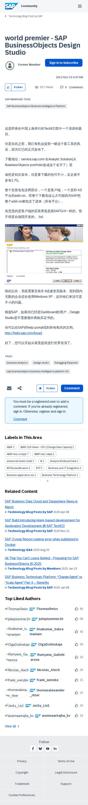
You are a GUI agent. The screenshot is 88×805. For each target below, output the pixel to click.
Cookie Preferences (22, 795)
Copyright (22, 772)
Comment (20, 419)
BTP (38, 468)
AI (41, 461)
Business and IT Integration (63, 468)
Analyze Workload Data (63, 461)
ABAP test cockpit (16, 454)
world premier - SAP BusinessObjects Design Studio (42, 45)
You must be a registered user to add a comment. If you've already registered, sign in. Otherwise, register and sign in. (41, 406)
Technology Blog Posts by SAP (25, 16)
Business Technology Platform (59, 475)
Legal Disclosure (66, 772)
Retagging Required (66, 362)
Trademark (22, 783)
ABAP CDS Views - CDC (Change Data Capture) (46, 447)
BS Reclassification (17, 468)
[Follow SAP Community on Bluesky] (40, 748)
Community (29, 6)
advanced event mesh (19, 461)
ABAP (9, 447)
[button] (8, 87)
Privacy (22, 761)
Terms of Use (66, 761)
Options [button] (47, 70)
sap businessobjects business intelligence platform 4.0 (38, 371)
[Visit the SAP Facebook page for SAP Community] (33, 748)
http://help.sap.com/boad (23, 333)
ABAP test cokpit (43, 454)
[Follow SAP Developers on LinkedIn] (55, 748)
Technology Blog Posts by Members (34, 568)
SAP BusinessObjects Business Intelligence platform (36, 106)
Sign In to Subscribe (63, 62)
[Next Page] (47, 481)
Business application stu (20, 475)
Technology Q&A (20, 549)
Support (66, 783)
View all (10, 726)
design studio (41, 362)
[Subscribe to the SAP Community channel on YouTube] (47, 748)
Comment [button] (72, 388)
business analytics (17, 362)
